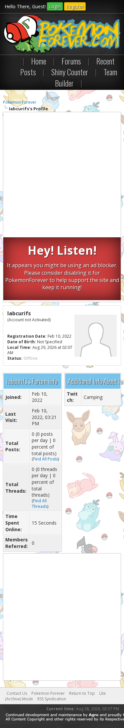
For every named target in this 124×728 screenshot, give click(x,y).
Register (75, 6)
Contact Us (17, 693)
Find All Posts (45, 459)
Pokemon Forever (19, 102)
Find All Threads (39, 503)
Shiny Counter (69, 72)
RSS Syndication (51, 699)
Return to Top (82, 693)
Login (55, 6)
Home (38, 61)
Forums (71, 61)
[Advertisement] (62, 175)
